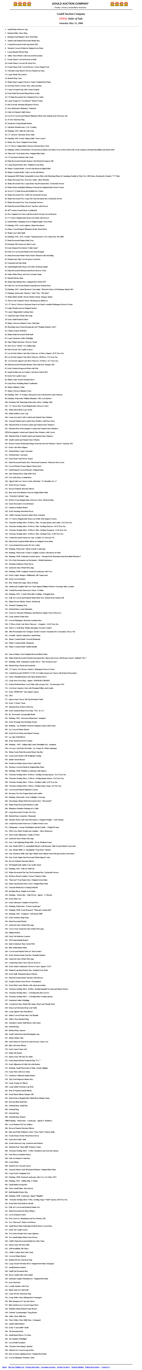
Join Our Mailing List (16, 1367)
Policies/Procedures (92, 1367)
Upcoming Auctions (48, 1367)
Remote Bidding (78, 1367)
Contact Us (105, 1367)
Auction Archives (63, 1367)
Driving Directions (32, 1367)
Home (4, 1367)
